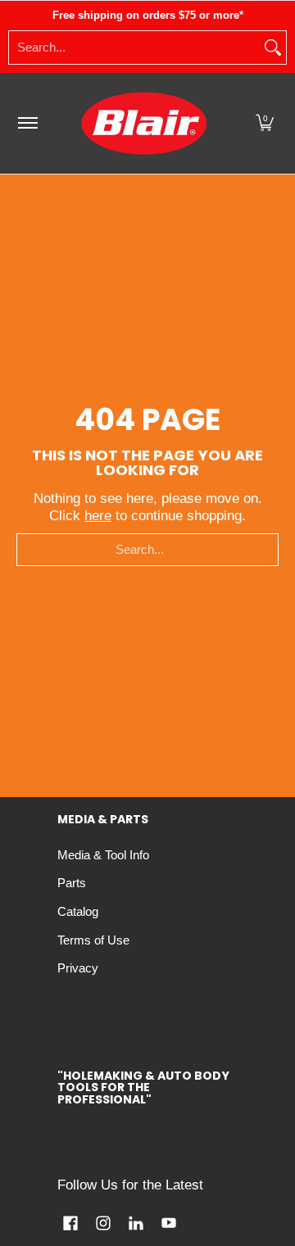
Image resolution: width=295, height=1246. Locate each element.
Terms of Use (93, 940)
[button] (265, 123)
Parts (71, 883)
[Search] (273, 47)
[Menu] (27, 123)
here (97, 515)
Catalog (77, 911)
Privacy (77, 968)
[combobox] (134, 47)
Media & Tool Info (103, 855)
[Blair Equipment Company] (144, 123)
